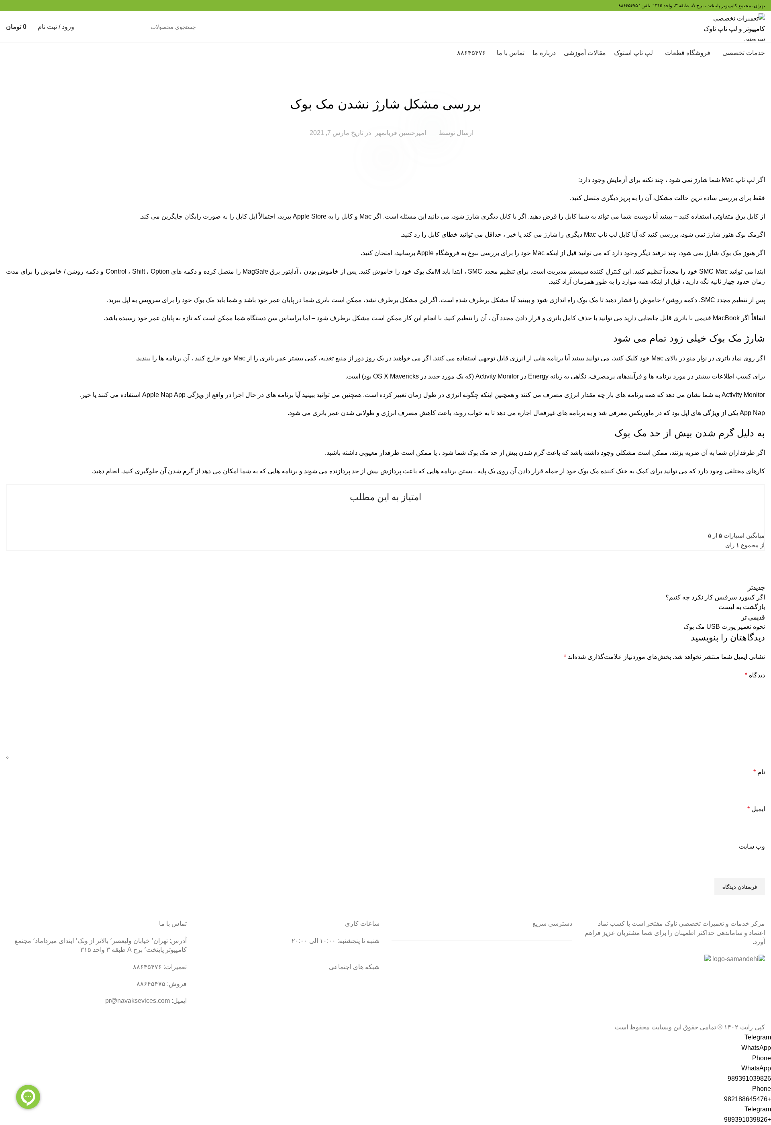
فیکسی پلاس (554, 1017)
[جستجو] (95, 27)
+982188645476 (747, 1099)
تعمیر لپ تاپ (554, 972)
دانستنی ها (385, 84)
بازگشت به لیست (741, 606)
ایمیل (756, 809)
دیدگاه (755, 675)
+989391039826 (747, 1119)
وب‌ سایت (752, 846)
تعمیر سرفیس (553, 957)
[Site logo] (733, 26)
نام (759, 772)
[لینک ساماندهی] (738, 959)
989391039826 (749, 1078)
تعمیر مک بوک (553, 987)
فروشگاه (560, 1002)
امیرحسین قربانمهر (400, 132)
